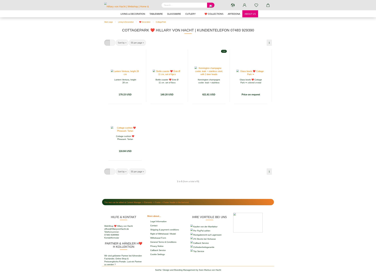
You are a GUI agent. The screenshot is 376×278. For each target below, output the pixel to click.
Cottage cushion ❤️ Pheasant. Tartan (125, 137)
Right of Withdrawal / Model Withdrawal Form (163, 236)
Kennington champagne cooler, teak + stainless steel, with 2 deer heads (209, 80)
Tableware (156, 14)
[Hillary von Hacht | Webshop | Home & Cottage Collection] (130, 5)
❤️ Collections (213, 14)
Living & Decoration (133, 14)
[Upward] (368, 273)
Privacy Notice (156, 246)
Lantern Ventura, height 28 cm (125, 80)
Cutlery (190, 14)
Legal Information (158, 221)
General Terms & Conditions (163, 242)
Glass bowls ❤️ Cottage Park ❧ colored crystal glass (251, 80)
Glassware (174, 14)
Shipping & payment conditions (164, 229)
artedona (234, 14)
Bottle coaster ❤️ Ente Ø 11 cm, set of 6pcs (167, 80)
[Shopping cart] (268, 5)
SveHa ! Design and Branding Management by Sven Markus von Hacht (188, 270)
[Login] (244, 5)
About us (250, 14)
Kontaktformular (111, 238)
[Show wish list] (256, 5)
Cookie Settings (157, 254)
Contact (153, 225)
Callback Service (158, 250)
